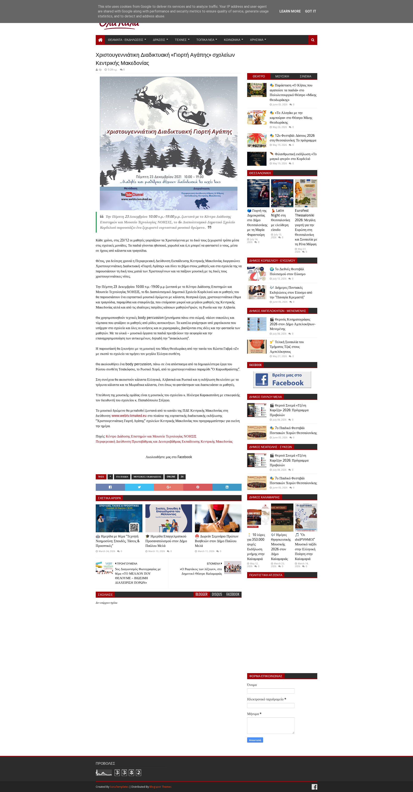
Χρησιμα (256, 39)
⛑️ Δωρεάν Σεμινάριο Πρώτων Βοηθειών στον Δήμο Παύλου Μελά (216, 541)
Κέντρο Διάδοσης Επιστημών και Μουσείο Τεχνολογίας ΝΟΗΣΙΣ (151, 436)
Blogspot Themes (160, 786)
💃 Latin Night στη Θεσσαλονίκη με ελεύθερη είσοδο (280, 220)
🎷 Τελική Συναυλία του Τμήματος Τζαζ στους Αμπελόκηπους (287, 347)
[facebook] (314, 787)
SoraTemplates (119, 786)
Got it (310, 11)
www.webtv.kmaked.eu (129, 416)
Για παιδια (122, 477)
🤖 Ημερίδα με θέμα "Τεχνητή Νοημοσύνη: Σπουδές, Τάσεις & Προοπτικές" (118, 541)
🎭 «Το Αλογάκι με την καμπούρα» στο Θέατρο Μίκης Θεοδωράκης (291, 117)
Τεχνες (181, 39)
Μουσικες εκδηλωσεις (147, 477)
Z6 (182, 477)
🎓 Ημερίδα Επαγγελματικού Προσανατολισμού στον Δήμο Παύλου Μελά (166, 541)
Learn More (290, 11)
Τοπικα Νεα (205, 39)
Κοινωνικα (232, 39)
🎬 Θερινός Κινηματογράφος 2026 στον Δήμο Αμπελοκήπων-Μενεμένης (293, 324)
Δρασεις (159, 39)
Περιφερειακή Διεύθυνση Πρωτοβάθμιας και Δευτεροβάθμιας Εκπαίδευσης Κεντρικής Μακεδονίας (164, 441)
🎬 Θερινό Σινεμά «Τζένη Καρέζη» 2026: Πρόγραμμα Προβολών (289, 410)
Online (171, 477)
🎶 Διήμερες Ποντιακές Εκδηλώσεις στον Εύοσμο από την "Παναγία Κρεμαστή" (291, 292)
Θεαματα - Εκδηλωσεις (125, 39)
